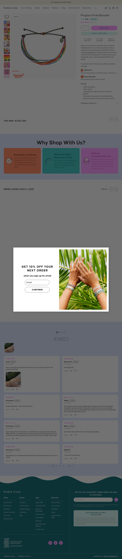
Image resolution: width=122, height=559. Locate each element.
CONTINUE (37, 289)
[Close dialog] (104, 251)
